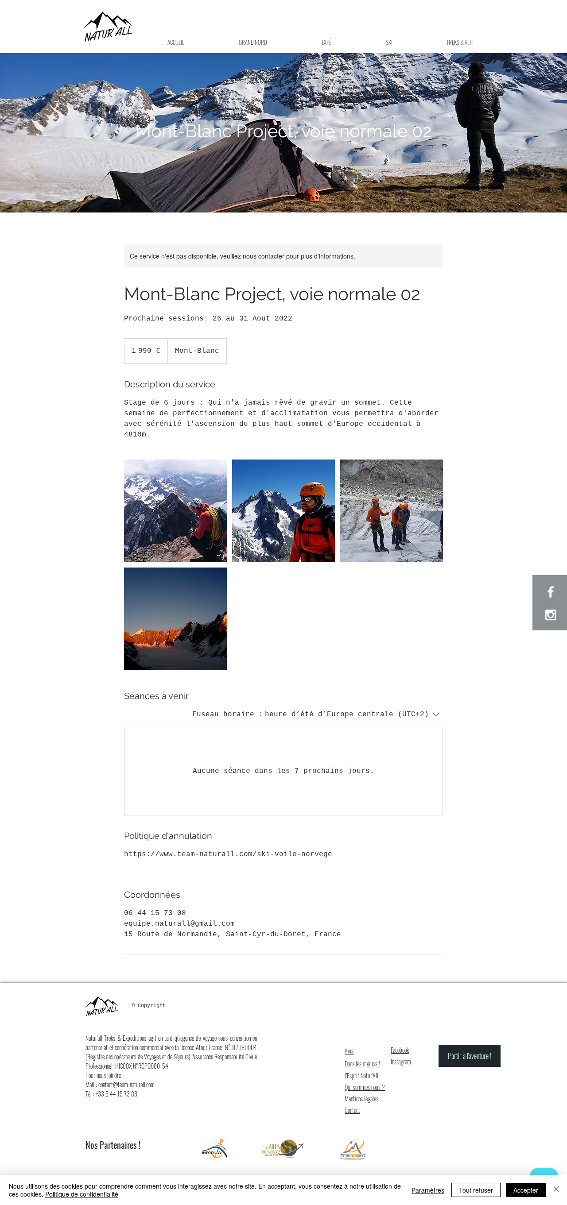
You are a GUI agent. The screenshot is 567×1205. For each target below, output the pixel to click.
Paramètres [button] (428, 1190)
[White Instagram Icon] (550, 614)
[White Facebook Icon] (550, 591)
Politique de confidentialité (81, 1194)
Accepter (525, 1190)
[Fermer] (556, 1190)
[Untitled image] (175, 511)
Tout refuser (476, 1190)
